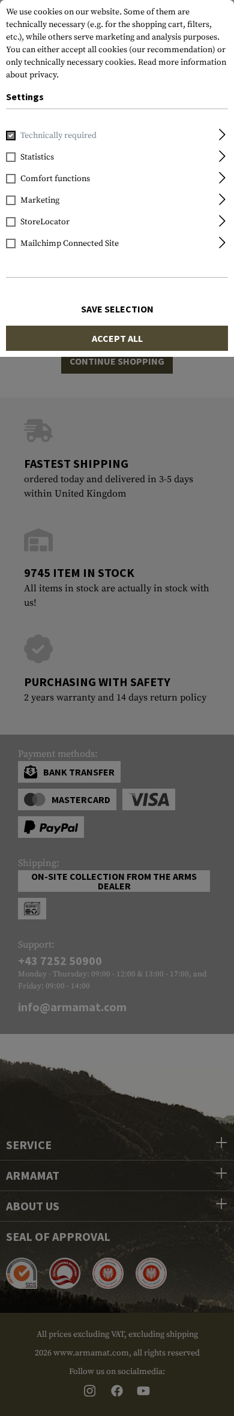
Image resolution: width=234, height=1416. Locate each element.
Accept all (117, 338)
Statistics (37, 157)
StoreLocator (45, 222)
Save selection (117, 309)
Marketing (39, 200)
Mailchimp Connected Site (69, 243)
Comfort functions (55, 178)
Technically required (58, 135)
